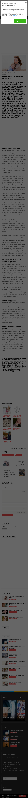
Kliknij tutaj (15, 15)
